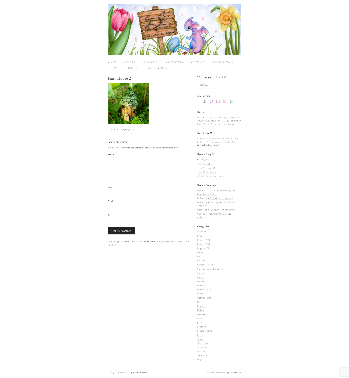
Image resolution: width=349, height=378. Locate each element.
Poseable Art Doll (205, 330)
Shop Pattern (203, 343)
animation (201, 231)
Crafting (200, 277)
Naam (111, 187)
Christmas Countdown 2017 (210, 269)
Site (109, 215)
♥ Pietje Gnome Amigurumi (220, 198)
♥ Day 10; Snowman (206, 172)
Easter (200, 293)
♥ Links (148, 68)
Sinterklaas (202, 347)
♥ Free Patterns (175, 62)
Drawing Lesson (204, 289)
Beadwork (201, 235)
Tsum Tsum (202, 355)
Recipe (200, 335)
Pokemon (201, 326)
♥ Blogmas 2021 (151, 62)
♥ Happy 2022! (204, 159)
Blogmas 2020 (203, 244)
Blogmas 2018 (203, 240)
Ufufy (199, 359)
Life (199, 302)
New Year (201, 314)
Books (200, 252)
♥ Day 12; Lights (204, 163)
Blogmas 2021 (203, 248)
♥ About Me (128, 62)
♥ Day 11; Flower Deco (207, 168)
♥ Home (112, 62)
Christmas (201, 260)
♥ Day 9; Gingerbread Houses (211, 176)
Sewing (200, 339)
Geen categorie (204, 297)
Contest (200, 273)
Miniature (201, 306)
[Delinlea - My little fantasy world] (174, 52)
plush (199, 322)
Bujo (199, 256)
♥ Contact (163, 68)
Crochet (200, 281)
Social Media (203, 351)
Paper (200, 318)
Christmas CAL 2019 (206, 264)
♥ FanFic (115, 68)
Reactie (112, 154)
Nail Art (200, 310)
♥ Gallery (131, 68)
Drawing (201, 285)
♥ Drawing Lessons (221, 62)
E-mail (111, 201)
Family (209, 372)
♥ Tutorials (197, 62)
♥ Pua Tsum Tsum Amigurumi (221, 209)
